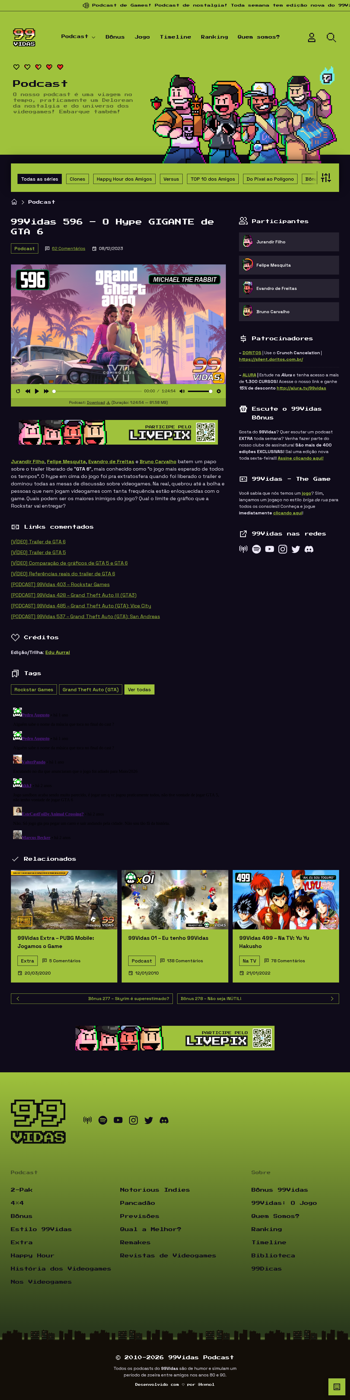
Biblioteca (273, 1256)
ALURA (249, 375)
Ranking (214, 37)
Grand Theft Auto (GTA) (91, 689)
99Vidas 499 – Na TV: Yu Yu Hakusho (274, 942)
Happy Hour (33, 1256)
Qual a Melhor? (151, 1229)
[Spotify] (256, 550)
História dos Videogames (61, 1269)
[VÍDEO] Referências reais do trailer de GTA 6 (63, 574)
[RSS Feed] (243, 550)
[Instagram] (282, 550)
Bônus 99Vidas (280, 1190)
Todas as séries (39, 179)
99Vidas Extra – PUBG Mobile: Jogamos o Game (56, 942)
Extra (27, 961)
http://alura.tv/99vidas (301, 388)
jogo (306, 493)
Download (96, 402)
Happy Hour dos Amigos (124, 179)
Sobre (261, 1173)
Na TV (249, 961)
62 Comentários (68, 248)
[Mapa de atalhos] (337, 1387)
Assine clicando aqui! (300, 458)
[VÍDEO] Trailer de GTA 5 (38, 552)
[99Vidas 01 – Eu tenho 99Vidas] (175, 899)
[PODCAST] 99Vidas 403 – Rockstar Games (60, 584)
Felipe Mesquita (66, 461)
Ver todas (139, 689)
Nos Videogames (41, 1282)
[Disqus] (118, 773)
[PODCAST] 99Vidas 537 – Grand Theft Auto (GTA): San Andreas (85, 616)
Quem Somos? (276, 1216)
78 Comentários (288, 961)
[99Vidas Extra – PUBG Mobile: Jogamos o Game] (64, 899)
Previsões (140, 1216)
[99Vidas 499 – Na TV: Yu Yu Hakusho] (286, 899)
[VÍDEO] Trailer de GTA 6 (38, 541)
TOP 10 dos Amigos (213, 179)
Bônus (115, 37)
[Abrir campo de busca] (331, 37)
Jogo (142, 37)
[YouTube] (269, 550)
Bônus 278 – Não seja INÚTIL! (211, 998)
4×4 (17, 1203)
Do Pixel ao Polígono (270, 179)
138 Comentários (185, 961)
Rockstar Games (33, 689)
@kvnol (206, 1384)
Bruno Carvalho (158, 461)
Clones (77, 179)
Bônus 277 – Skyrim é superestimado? (128, 998)
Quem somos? (259, 37)
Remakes (135, 1242)
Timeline (175, 37)
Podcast (75, 37)
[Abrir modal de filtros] (324, 177)
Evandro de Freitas (111, 461)
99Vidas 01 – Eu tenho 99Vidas (168, 937)
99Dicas (267, 1269)
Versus (171, 179)
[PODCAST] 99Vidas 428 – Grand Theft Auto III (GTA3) (73, 595)
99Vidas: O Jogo (284, 1203)
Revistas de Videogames (168, 1256)
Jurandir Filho (27, 461)
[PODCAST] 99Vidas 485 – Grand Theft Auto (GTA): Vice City (81, 606)
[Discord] (309, 550)
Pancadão (137, 1203)
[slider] (97, 391)
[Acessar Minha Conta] (311, 37)
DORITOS (252, 353)
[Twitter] (295, 550)
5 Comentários (64, 961)
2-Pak (22, 1190)
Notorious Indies (155, 1190)
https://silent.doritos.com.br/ (271, 359)
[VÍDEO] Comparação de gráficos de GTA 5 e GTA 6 (69, 563)
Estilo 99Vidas (41, 1229)
